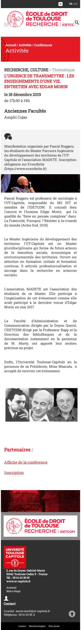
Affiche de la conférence (25, 462)
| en (75, 3)
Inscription (14, 472)
